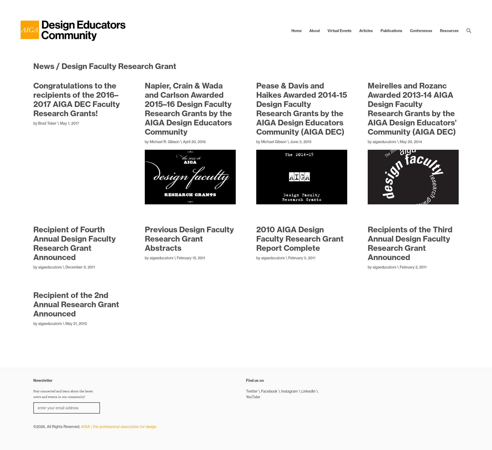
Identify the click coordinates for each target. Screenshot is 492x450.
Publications (391, 30)
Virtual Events (339, 30)
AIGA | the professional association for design (119, 426)
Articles (366, 30)
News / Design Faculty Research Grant (104, 66)
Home (296, 30)
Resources (449, 30)
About (314, 30)
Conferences (421, 30)
